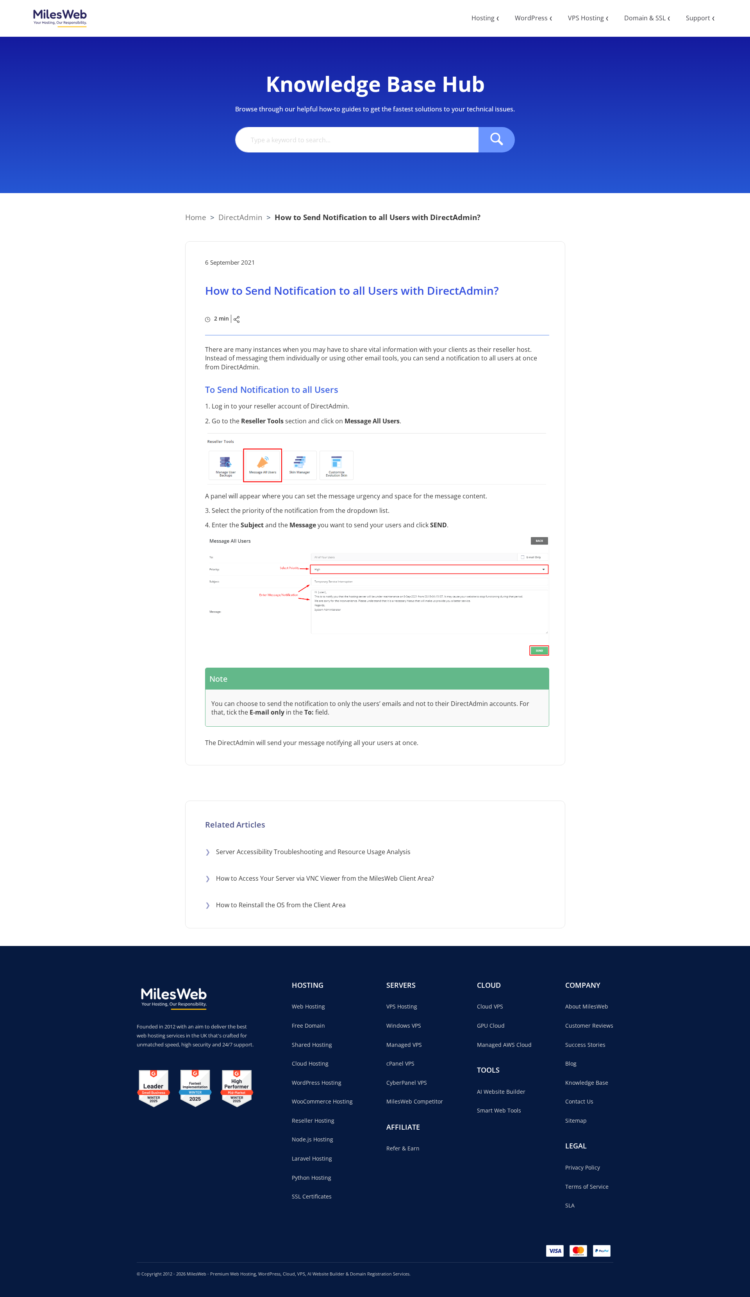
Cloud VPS (490, 1006)
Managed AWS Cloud (504, 1044)
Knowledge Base (586, 1082)
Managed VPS (404, 1044)
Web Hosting (308, 1006)
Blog (571, 1063)
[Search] (497, 139)
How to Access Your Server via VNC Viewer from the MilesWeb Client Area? (319, 878)
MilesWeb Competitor (414, 1101)
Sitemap (576, 1120)
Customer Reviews (589, 1025)
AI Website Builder (501, 1091)
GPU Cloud (491, 1025)
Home (195, 217)
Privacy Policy (582, 1167)
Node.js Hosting (312, 1139)
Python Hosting (311, 1177)
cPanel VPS (400, 1063)
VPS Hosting (401, 1006)
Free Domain (308, 1025)
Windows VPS (403, 1025)
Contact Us (579, 1101)
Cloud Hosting (310, 1063)
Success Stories (585, 1044)
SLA (570, 1205)
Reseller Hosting (313, 1120)
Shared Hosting (312, 1044)
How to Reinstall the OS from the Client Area (275, 905)
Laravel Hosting (312, 1158)
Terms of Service (587, 1186)
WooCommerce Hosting (322, 1101)
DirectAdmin (240, 217)
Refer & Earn (403, 1148)
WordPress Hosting (316, 1082)
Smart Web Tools (499, 1110)
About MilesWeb (586, 1006)
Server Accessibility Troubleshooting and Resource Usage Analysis (308, 851)
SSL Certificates (312, 1196)
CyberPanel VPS (406, 1082)
